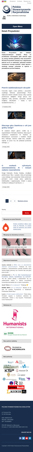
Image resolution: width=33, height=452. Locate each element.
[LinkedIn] (29, 438)
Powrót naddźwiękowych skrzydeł (16, 88)
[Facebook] (20, 438)
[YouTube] (26, 438)
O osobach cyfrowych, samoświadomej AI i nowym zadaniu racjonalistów (16, 168)
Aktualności (13, 1)
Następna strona (23, 201)
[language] (3, 1)
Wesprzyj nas (27, 1)
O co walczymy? (15, 285)
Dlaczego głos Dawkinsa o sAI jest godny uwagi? (16, 127)
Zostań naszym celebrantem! (15, 294)
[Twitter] (23, 438)
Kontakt (29, 3)
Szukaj (4, 209)
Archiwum (19, 1)
